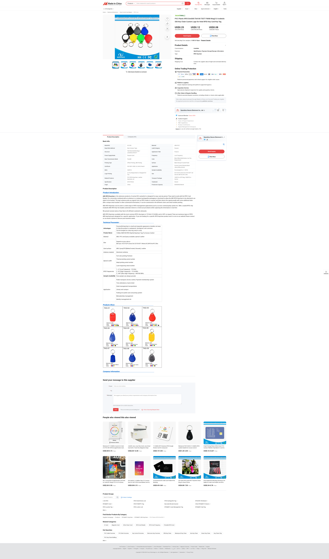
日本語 (183, 548)
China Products (131, 546)
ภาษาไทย (192, 548)
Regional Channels (184, 546)
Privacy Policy (190, 552)
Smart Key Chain (205, 533)
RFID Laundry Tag (107, 507)
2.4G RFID (105, 501)
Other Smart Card (127, 525)
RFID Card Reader (140, 525)
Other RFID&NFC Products (202, 504)
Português (136, 548)
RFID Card (136, 12)
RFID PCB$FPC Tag (139, 504)
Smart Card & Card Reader (126, 12)
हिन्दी (187, 548)
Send (115, 409)
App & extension (205, 9)
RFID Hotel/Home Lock (140, 501)
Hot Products (122, 546)
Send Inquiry (187, 36)
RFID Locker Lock (138, 507)
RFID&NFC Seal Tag (200, 507)
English (124, 548)
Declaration (182, 552)
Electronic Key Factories (153, 533)
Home (104, 12)
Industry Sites (175, 546)
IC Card (106, 525)
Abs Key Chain (194, 533)
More (104, 540)
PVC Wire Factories (124, 533)
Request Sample (206, 40)
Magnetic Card (116, 525)
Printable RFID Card (169, 525)
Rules (225, 9)
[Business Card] (223, 144)
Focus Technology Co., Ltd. (153, 552)
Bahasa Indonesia (212, 548)
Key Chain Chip (218, 533)
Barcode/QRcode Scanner (171, 504)
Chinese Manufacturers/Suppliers (144, 546)
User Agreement (174, 552)
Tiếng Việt (203, 548)
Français (142, 548)
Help (195, 9)
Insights (208, 546)
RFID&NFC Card (107, 504)
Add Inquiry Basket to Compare (137, 72)
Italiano (156, 548)
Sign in (224, 4)
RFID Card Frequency (154, 525)
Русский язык (149, 548)
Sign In (177, 129)
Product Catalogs (127, 497)
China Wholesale (157, 546)
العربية (173, 548)
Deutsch (161, 548)
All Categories (108, 9)
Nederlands (167, 548)
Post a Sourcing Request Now (150, 409)
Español (130, 548)
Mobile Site (201, 546)
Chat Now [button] (215, 36)
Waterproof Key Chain (181, 533)
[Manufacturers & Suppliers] (112, 3)
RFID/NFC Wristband (200, 501)
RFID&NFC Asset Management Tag (173, 507)
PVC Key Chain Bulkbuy (110, 537)
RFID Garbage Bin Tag (170, 501)
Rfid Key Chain (167, 533)
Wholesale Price (167, 546)
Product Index (194, 546)
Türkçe (197, 548)
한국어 (178, 548)
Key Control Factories (138, 533)
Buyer (186, 9)
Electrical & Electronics (113, 12)
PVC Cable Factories (109, 533)
